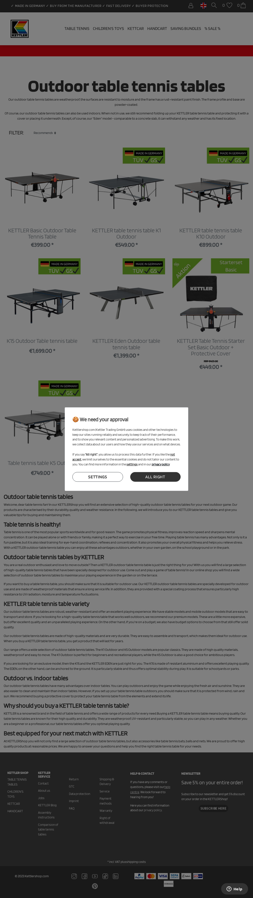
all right (155, 476)
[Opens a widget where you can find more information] (234, 889)
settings (97, 476)
